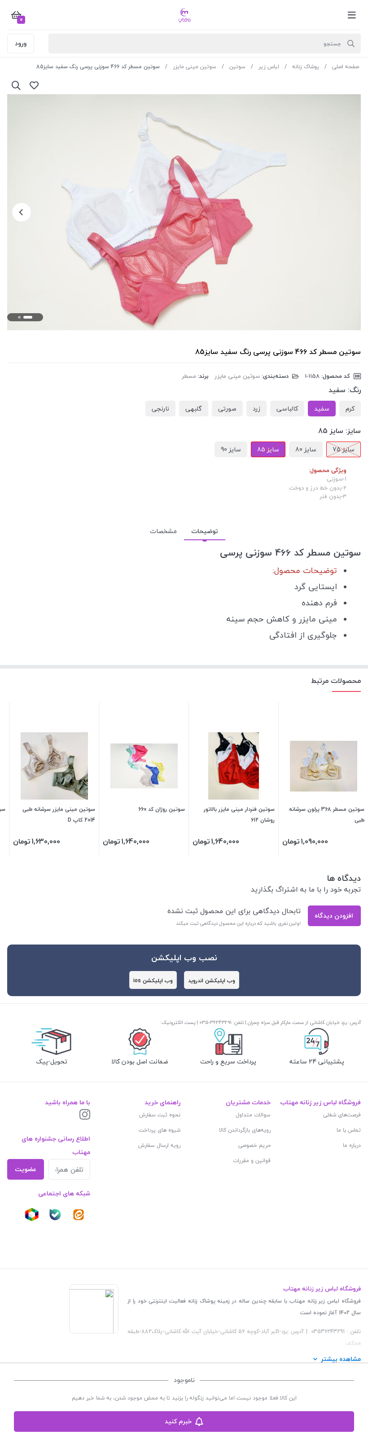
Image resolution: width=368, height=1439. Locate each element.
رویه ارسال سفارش (159, 1145)
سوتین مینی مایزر (194, 66)
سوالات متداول (253, 1115)
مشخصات (163, 531)
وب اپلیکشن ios (153, 980)
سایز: (353, 430)
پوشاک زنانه (305, 66)
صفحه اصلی (345, 66)
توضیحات (204, 531)
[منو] (352, 15)
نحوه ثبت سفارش (159, 1115)
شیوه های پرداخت (159, 1130)
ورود (20, 43)
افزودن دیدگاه (334, 915)
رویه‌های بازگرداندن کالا (245, 1130)
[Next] (21, 212)
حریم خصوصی (254, 1145)
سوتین (237, 66)
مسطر (189, 376)
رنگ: (354, 390)
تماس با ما (349, 1130)
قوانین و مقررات (252, 1160)
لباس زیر (268, 66)
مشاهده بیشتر (341, 1359)
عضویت (25, 1169)
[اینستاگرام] (84, 1115)
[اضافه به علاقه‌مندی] (34, 85)
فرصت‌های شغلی (342, 1115)
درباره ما (352, 1145)
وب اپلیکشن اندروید (211, 980)
